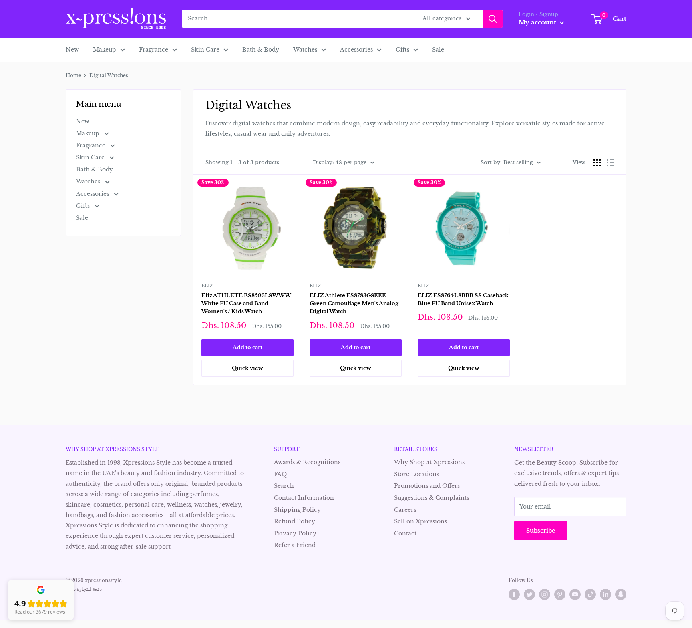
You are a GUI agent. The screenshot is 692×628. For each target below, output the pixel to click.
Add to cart (247, 347)
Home (73, 75)
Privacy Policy (295, 533)
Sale (438, 49)
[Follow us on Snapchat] (620, 594)
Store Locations (416, 474)
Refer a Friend (295, 545)
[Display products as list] (610, 162)
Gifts (402, 49)
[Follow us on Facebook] (514, 594)
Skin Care (205, 49)
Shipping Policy (297, 509)
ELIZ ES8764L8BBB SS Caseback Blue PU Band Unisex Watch (463, 299)
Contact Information (304, 497)
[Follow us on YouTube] (575, 594)
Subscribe (540, 530)
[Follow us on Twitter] (529, 594)
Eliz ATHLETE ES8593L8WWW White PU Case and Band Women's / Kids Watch (246, 303)
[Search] (493, 19)
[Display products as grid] (597, 162)
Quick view (247, 368)
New (72, 49)
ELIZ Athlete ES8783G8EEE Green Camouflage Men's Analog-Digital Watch (355, 303)
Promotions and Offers (427, 485)
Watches (305, 49)
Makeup (104, 49)
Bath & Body (260, 49)
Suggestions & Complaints (431, 497)
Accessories (356, 49)
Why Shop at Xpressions (429, 462)
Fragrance (153, 49)
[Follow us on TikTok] (590, 594)
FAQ (280, 474)
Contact (405, 533)
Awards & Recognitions (307, 462)
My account (538, 22)
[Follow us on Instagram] (544, 594)
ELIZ (207, 285)
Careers (405, 509)
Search (284, 485)
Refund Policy (294, 521)
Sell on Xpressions (420, 521)
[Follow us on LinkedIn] (605, 594)
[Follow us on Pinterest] (559, 594)
